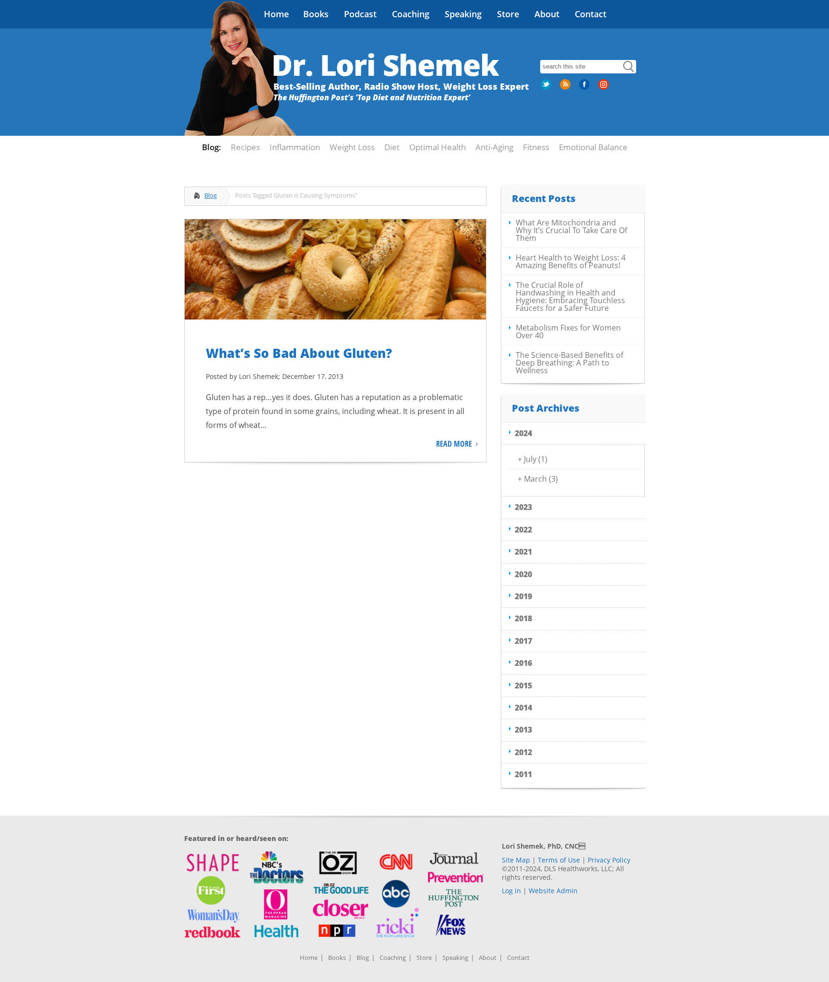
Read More (454, 444)
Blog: (211, 147)
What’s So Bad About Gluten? (299, 353)
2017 (523, 641)
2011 (523, 774)
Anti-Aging (494, 147)
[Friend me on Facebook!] (585, 88)
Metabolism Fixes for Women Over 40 (568, 331)
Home (276, 14)
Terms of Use (559, 859)
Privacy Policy (609, 859)
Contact (590, 14)
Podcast (360, 14)
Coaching (410, 14)
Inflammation (295, 147)
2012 (523, 752)
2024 (523, 433)
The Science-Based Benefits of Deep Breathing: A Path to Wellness (569, 363)
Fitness (536, 147)
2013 (523, 729)
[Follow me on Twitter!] (547, 88)
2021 (523, 551)
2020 (523, 574)
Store (508, 14)
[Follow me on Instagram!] (604, 88)
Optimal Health (437, 147)
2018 (523, 618)
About (546, 14)
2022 (523, 529)
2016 (523, 663)
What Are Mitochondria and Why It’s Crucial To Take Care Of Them (571, 230)
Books (316, 14)
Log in (511, 890)
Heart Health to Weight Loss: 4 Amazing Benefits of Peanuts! (571, 261)
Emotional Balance (593, 147)
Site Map (516, 859)
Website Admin (553, 890)
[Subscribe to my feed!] (566, 88)
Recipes (245, 147)
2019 (523, 596)
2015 (523, 685)
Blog (210, 195)
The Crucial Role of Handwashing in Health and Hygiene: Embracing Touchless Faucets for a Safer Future (570, 296)
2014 (523, 707)
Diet (392, 147)
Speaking (463, 14)
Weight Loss (352, 147)
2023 (523, 507)
